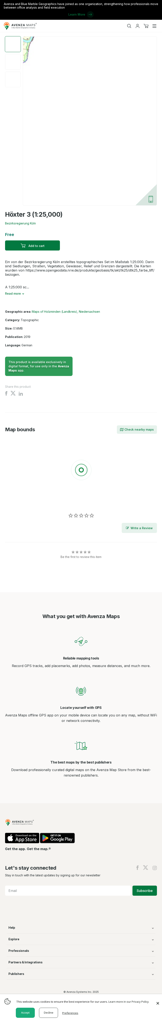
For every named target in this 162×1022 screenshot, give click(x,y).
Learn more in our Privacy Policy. (128, 1002)
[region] (81, 470)
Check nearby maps (139, 429)
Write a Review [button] (142, 528)
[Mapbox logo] (15, 500)
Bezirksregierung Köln (20, 223)
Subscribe (145, 891)
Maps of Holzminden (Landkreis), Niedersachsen (66, 311)
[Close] (158, 1001)
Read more (13, 293)
